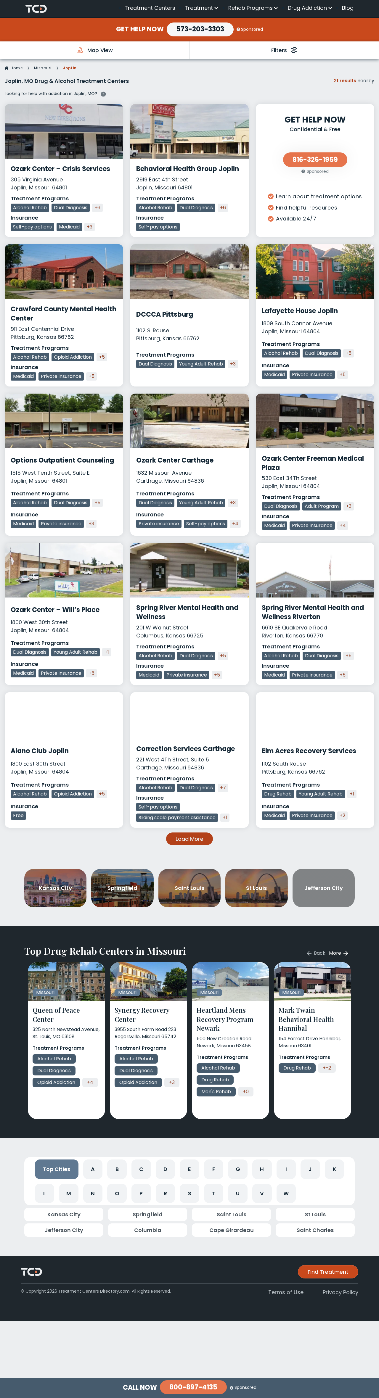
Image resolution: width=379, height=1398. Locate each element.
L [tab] (44, 1193)
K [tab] (334, 1169)
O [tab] (117, 1193)
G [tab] (238, 1169)
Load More (189, 839)
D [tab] (165, 1169)
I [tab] (286, 1169)
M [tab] (68, 1193)
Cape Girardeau (231, 1230)
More (335, 953)
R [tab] (165, 1193)
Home (17, 67)
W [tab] (286, 1193)
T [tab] (213, 1193)
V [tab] (262, 1193)
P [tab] (141, 1193)
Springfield (148, 1214)
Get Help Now (140, 29)
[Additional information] (103, 93)
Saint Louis (231, 1214)
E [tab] (189, 1169)
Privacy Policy (340, 1292)
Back (319, 953)
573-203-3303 (200, 29)
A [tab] (93, 1169)
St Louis (315, 1214)
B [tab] (117, 1169)
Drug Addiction (307, 8)
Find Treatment (328, 1271)
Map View (100, 50)
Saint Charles (315, 1230)
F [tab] (213, 1169)
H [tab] (262, 1169)
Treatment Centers (150, 8)
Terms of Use (285, 1292)
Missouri (43, 67)
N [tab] (93, 1193)
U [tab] (238, 1193)
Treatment (199, 8)
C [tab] (141, 1169)
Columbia (147, 1230)
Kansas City (64, 1214)
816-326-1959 (315, 159)
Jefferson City (64, 1230)
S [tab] (189, 1193)
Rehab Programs (250, 8)
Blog (348, 8)
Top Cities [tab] (56, 1169)
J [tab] (310, 1169)
